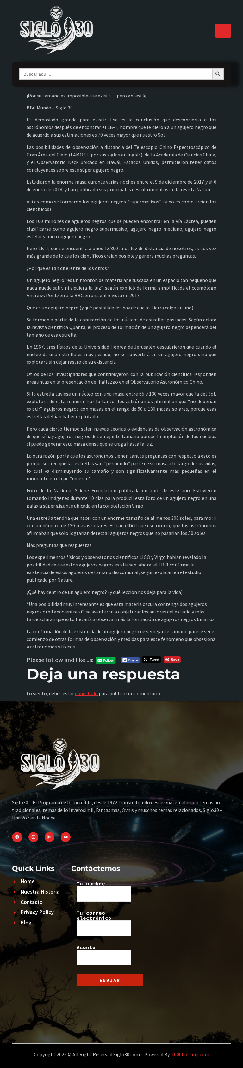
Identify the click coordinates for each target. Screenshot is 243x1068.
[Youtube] (66, 837)
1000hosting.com (190, 1054)
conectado (86, 693)
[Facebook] (17, 837)
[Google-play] (49, 837)
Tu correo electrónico (94, 915)
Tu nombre (91, 884)
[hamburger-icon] (223, 31)
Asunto (86, 947)
